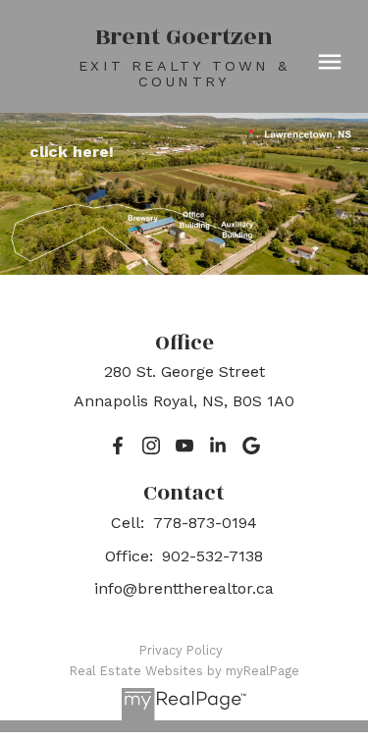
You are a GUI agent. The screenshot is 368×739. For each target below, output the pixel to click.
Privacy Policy (181, 650)
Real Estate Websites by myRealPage (184, 670)
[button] (118, 445)
